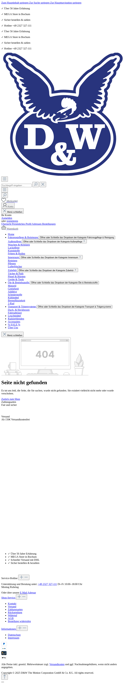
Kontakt (12, 603)
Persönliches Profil (22, 224)
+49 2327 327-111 (47, 584)
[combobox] (16, 185)
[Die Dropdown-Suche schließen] (43, 184)
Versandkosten (56, 664)
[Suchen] (35, 184)
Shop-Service (8, 597)
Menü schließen (14, 212)
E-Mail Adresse (28, 592)
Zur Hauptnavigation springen (65, 2)
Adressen (37, 224)
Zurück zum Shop (10, 399)
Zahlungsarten (15, 609)
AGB (11, 618)
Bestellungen (49, 224)
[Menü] (4, 179)
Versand (12, 606)
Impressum (13, 637)
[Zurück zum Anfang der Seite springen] (4, 677)
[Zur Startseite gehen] (63, 174)
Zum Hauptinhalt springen (15, 2)
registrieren (12, 221)
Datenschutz (14, 634)
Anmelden (6, 218)
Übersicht (6, 224)
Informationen (9, 629)
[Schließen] (2, 682)
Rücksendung (15, 612)
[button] (63, 597)
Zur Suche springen (39, 2)
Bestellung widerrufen (19, 621)
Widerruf (12, 615)
